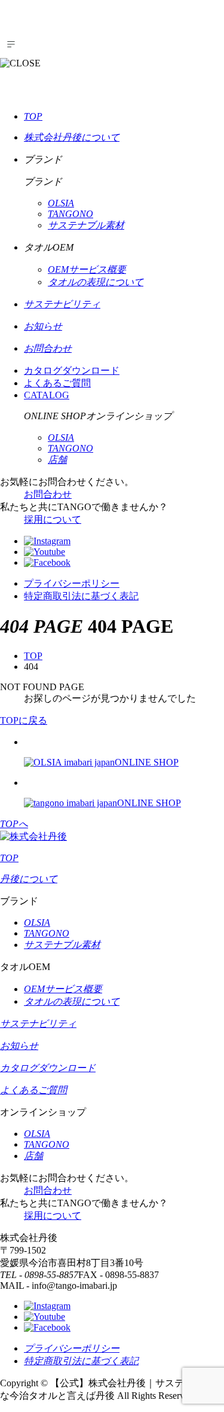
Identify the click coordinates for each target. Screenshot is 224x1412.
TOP (33, 656)
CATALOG (46, 395)
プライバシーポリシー (71, 583)
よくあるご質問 (57, 383)
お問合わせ (48, 494)
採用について (52, 519)
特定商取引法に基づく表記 (81, 596)
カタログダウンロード (71, 370)
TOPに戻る (23, 720)
